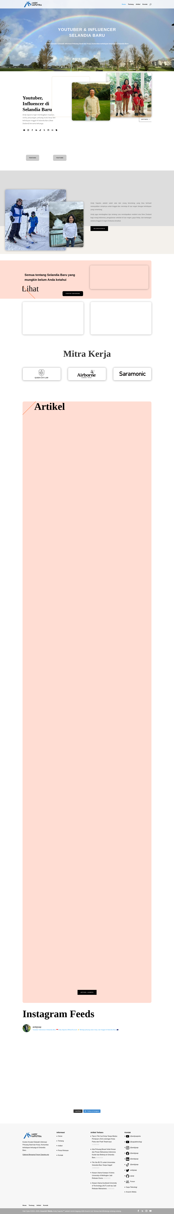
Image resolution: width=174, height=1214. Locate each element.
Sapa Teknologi (131, 1187)
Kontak (144, 4)
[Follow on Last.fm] (52, 130)
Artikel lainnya (87, 992)
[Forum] (127, 1182)
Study (45, 597)
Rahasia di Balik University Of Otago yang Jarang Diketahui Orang (56, 973)
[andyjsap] (127, 1171)
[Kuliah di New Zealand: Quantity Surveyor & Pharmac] (87, 1046)
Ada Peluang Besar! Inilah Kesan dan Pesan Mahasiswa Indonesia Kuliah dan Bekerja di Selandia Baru (72, 594)
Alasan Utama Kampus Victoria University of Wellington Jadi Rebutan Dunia (60, 783)
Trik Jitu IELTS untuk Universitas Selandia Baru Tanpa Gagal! (54, 688)
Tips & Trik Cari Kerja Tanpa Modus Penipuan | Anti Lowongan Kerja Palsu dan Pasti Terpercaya (69, 499)
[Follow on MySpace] (56, 130)
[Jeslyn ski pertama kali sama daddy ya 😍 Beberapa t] (44, 1046)
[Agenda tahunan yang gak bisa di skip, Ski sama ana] (44, 1071)
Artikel (138, 4)
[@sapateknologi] (127, 1143)
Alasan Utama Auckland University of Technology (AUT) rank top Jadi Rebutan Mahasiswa (66, 878)
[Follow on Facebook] (32, 130)
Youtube (59, 158)
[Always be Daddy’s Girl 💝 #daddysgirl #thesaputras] (87, 1071)
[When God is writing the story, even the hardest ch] (130, 1096)
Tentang (131, 4)
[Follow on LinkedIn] (36, 130)
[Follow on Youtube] (24, 130)
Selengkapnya (99, 228)
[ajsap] (127, 1177)
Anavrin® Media (46, 1211)
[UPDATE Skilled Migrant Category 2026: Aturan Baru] (87, 1096)
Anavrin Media (131, 1192)
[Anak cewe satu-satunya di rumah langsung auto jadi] (130, 1071)
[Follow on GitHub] (48, 130)
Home (124, 4)
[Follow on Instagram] (28, 130)
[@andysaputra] (127, 1137)
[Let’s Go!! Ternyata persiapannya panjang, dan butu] (130, 1046)
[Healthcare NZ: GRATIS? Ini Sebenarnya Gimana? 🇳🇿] (44, 1096)
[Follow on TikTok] (40, 130)
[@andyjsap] (127, 1148)
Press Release (63, 1150)
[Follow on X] (44, 130)
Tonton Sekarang (73, 293)
